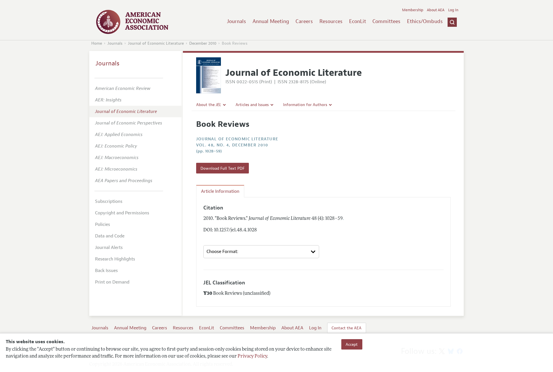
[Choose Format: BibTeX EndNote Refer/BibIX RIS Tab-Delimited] (261, 251)
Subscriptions (108, 201)
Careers (304, 21)
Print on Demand (112, 282)
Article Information (220, 191)
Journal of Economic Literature (156, 43)
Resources (330, 21)
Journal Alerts (109, 247)
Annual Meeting (271, 21)
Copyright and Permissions (122, 213)
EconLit (357, 21)
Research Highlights (115, 259)
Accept (352, 344)
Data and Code (109, 236)
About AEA (435, 10)
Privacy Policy (252, 356)
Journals (236, 21)
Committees (386, 21)
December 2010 (202, 43)
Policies (102, 224)
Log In (453, 10)
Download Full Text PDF (222, 168)
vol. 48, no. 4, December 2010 (232, 145)
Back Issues (106, 270)
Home (96, 43)
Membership (412, 10)
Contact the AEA (346, 328)
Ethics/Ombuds (425, 21)
